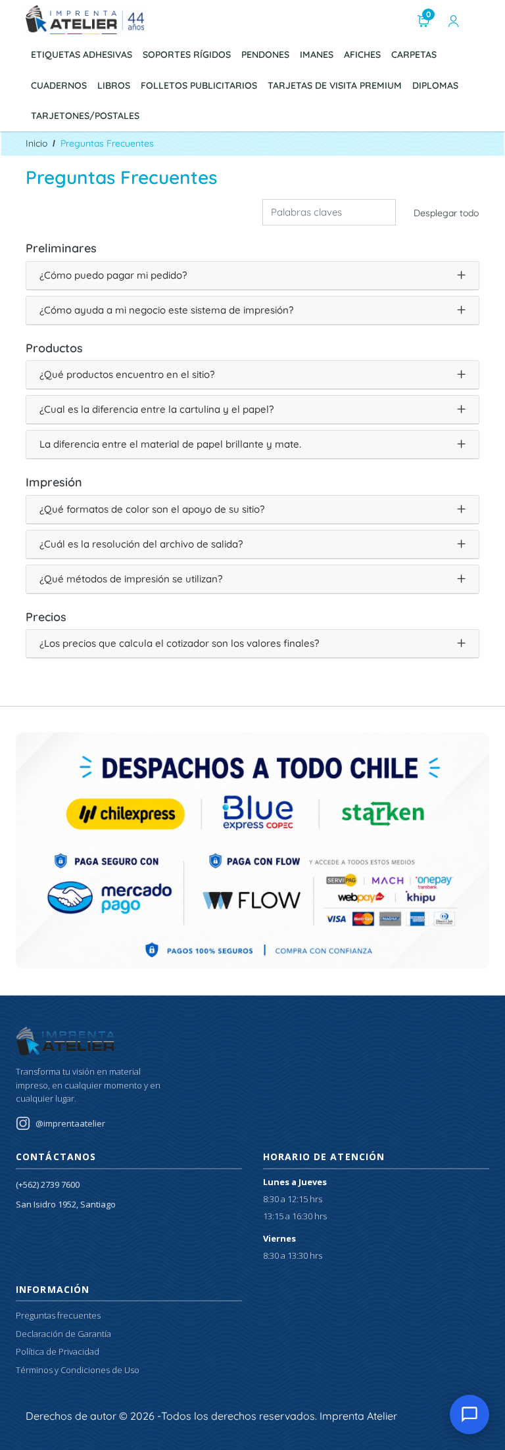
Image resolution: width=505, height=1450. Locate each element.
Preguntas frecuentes (58, 1315)
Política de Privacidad (57, 1351)
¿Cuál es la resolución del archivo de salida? (141, 544)
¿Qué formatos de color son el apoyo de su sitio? (151, 509)
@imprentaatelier (70, 1123)
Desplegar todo (446, 213)
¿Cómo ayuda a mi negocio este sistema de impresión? (166, 310)
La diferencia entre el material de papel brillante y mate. (170, 444)
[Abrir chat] (469, 1414)
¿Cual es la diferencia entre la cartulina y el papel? (156, 409)
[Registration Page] (454, 19)
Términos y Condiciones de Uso (77, 1370)
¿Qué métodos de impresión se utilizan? (130, 579)
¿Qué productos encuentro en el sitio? (126, 374)
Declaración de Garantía (63, 1334)
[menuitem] (81, 54)
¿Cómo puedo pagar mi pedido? (113, 275)
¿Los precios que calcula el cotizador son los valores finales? (179, 643)
